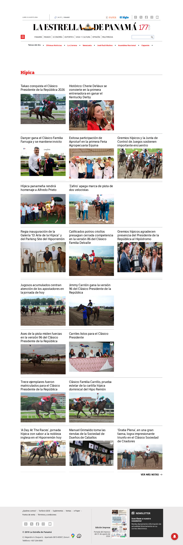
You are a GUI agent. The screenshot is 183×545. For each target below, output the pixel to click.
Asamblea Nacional (127, 45)
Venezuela (87, 45)
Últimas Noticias (54, 45)
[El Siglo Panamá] (124, 17)
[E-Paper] (111, 17)
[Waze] (79, 535)
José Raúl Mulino (105, 45)
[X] (141, 17)
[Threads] (135, 17)
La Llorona (72, 45)
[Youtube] (157, 17)
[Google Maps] (73, 535)
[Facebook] (146, 17)
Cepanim (145, 45)
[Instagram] (152, 17)
